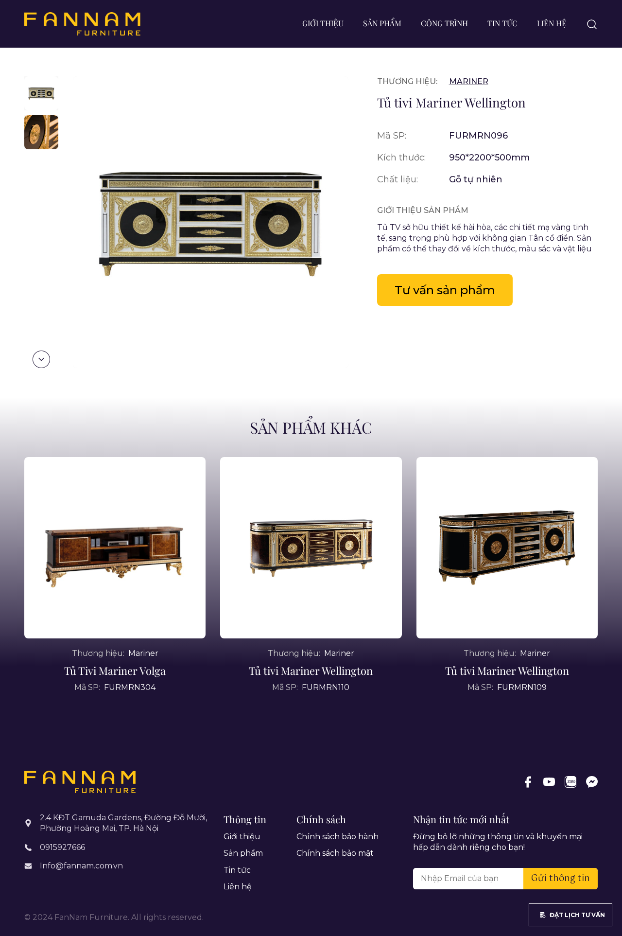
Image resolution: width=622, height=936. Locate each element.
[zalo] (570, 782)
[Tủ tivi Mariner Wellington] (310, 547)
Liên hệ (552, 23)
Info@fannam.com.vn (81, 865)
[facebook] (528, 782)
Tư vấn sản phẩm (445, 290)
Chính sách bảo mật (335, 853)
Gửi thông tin (560, 878)
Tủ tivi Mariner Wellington (311, 670)
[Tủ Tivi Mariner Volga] (115, 547)
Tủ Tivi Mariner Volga (115, 670)
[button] (41, 359)
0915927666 (62, 847)
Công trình (444, 23)
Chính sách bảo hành (337, 836)
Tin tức (502, 23)
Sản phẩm (382, 23)
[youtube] (549, 782)
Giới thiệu (323, 23)
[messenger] (592, 782)
